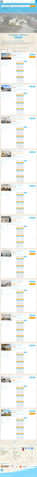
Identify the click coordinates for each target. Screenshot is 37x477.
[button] (18, 244)
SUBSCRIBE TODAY (24, 247)
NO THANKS (18, 248)
